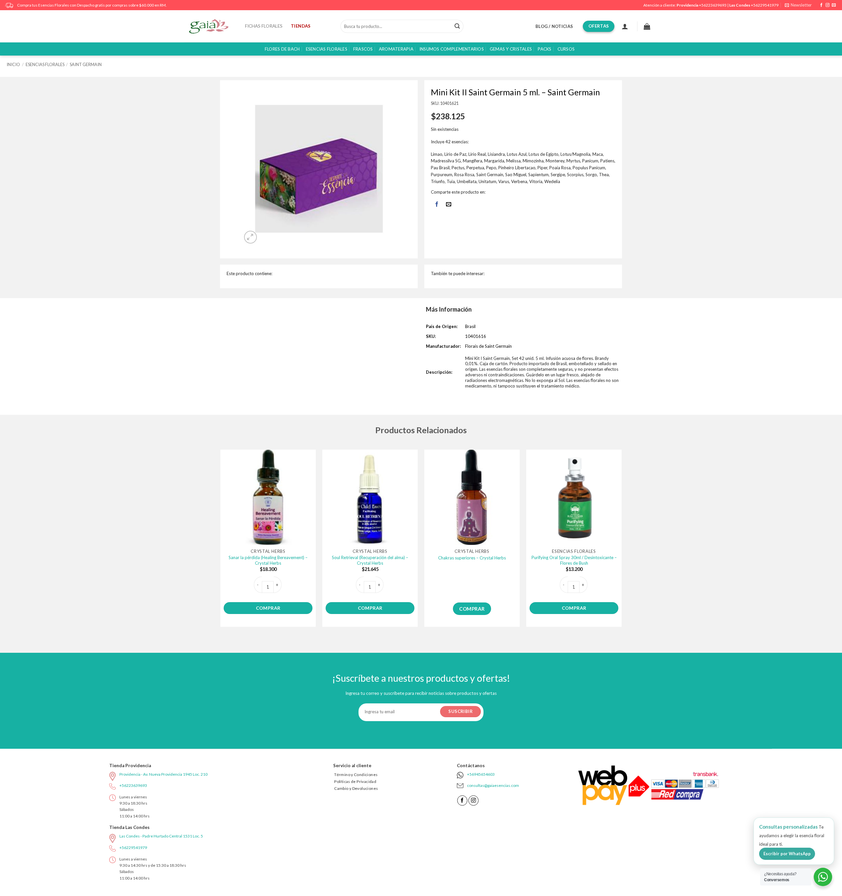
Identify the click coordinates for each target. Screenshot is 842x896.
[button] (798, 5)
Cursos (566, 49)
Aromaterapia (396, 49)
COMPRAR (268, 608)
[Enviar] (457, 26)
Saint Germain (86, 64)
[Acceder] (625, 26)
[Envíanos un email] (834, 5)
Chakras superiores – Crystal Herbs (472, 557)
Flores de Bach (282, 49)
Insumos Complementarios (451, 49)
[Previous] (221, 540)
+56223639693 (713, 5)
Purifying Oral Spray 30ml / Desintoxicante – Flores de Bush (574, 560)
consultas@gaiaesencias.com (493, 785)
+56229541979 (765, 5)
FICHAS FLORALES (264, 26)
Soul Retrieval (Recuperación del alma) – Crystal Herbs (370, 560)
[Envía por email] (448, 204)
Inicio (13, 64)
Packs (544, 49)
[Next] (621, 540)
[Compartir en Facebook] (436, 204)
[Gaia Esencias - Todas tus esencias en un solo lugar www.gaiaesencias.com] (212, 26)
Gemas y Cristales (511, 49)
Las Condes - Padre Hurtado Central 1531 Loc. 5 (161, 836)
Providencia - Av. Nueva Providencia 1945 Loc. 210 (163, 774)
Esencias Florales (326, 49)
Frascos (363, 49)
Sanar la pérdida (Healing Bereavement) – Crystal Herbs (268, 560)
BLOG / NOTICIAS (554, 26)
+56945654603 (481, 774)
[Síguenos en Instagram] (828, 5)
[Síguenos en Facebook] (821, 5)
